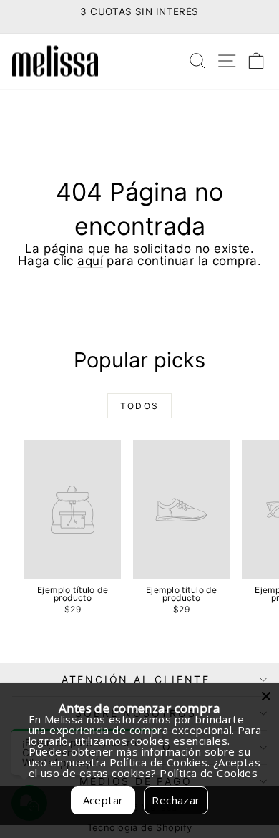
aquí (90, 261)
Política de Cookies (209, 773)
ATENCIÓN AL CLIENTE (136, 679)
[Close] (266, 696)
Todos (140, 405)
